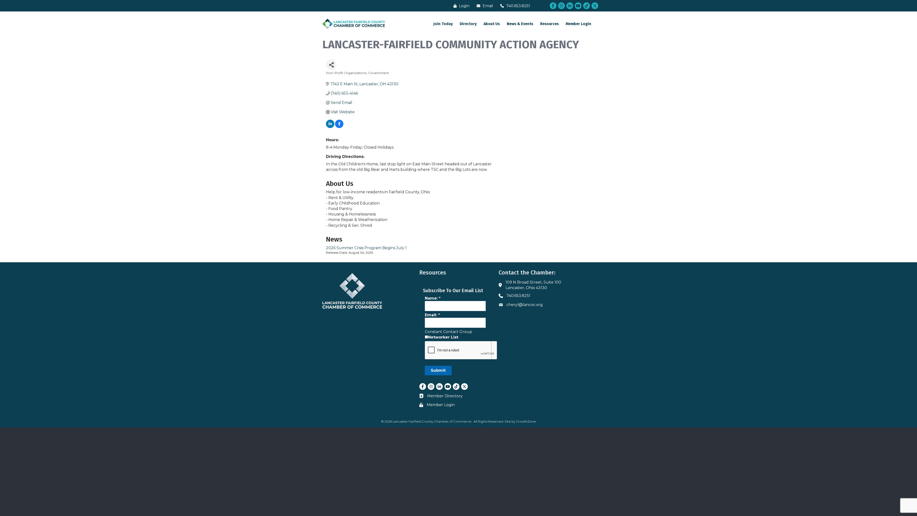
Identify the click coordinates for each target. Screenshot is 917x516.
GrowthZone (526, 421)
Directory (468, 24)
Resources (549, 24)
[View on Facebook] (339, 126)
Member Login (578, 24)
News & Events (520, 24)
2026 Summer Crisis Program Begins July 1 (366, 248)
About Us (492, 24)
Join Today (443, 24)
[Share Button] (331, 64)
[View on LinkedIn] (330, 126)
